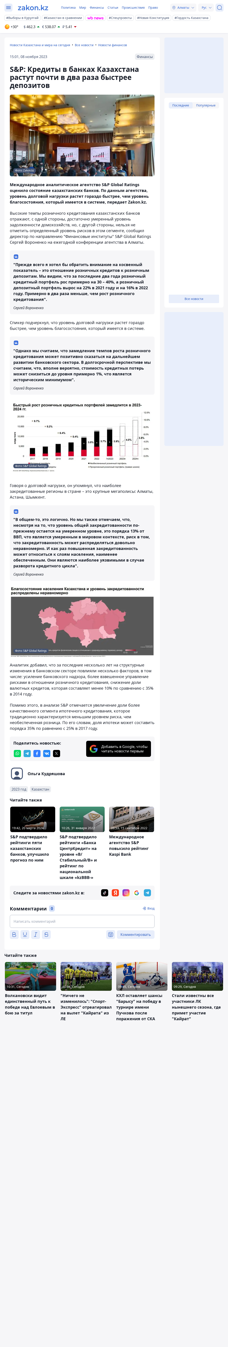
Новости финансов (112, 45)
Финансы (97, 7)
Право (153, 7)
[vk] (47, 753)
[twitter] (57, 753)
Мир (82, 7)
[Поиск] (220, 8)
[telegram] (27, 753)
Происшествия (133, 7)
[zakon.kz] (33, 7)
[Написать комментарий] (82, 921)
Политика (68, 7)
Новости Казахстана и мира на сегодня (40, 45)
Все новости (84, 45)
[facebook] (37, 753)
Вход (151, 908)
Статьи (113, 7)
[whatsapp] (17, 753)
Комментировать (135, 934)
